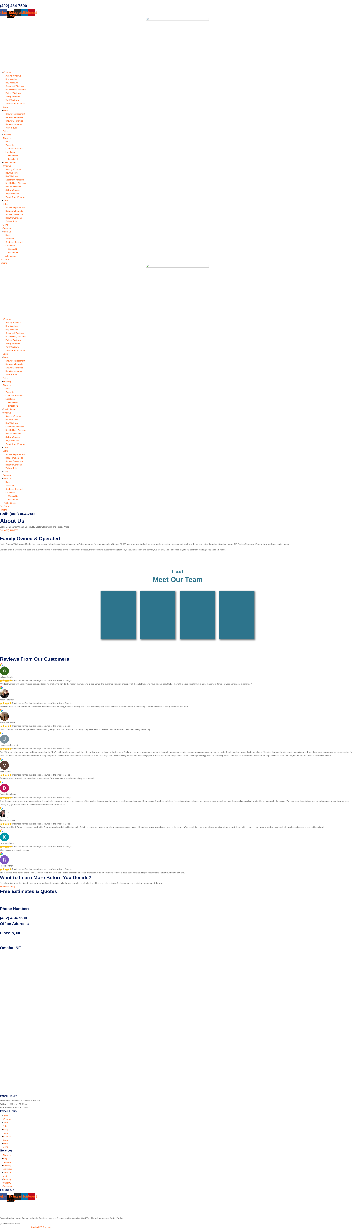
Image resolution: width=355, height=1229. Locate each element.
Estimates (7, 1169)
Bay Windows (12, 83)
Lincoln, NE (13, 159)
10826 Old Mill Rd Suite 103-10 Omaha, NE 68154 (22, 953)
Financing (7, 134)
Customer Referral (14, 148)
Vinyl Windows (12, 100)
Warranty (10, 145)
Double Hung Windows (16, 89)
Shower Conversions (15, 121)
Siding (5, 131)
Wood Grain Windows (15, 103)
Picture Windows (13, 93)
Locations (10, 152)
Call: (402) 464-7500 (18, 514)
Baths (5, 110)
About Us (7, 138)
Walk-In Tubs (11, 128)
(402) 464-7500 (13, 6)
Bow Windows (12, 79)
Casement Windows (15, 86)
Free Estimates (10, 162)
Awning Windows (13, 76)
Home (5, 1116)
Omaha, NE (10, 948)
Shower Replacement (15, 114)
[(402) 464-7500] (1, 1)
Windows (7, 72)
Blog (8, 141)
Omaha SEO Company (41, 1227)
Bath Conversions (14, 124)
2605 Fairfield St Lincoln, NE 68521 (15, 938)
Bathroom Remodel (14, 117)
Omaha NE (13, 155)
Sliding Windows (13, 96)
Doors (5, 107)
